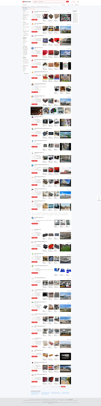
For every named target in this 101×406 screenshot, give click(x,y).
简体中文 (32, 400)
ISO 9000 (24, 42)
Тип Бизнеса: (33, 14)
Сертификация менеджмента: (35, 157)
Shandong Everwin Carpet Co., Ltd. (39, 35)
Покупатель (63, 4)
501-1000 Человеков (26, 63)
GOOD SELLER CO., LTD (37, 229)
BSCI (24, 43)
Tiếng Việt (71, 400)
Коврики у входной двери (50, 214)
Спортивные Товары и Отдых (25, 17)
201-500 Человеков (26, 62)
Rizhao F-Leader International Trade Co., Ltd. (40, 374)
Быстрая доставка (26, 34)
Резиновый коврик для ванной (64, 214)
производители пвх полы (40, 3)
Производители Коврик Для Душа (77, 14)
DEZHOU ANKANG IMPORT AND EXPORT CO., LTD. (41, 59)
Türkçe (68, 400)
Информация (66, 399)
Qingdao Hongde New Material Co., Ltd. (40, 176)
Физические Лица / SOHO (26, 28)
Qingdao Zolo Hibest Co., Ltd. (38, 47)
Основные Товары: (33, 15)
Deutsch (45, 400)
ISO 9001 (24, 39)
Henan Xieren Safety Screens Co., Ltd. (39, 200)
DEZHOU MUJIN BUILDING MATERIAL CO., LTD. (41, 71)
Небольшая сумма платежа (25, 35)
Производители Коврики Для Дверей (77, 21)
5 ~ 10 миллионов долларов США (25, 52)
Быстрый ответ (25, 33)
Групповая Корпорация (26, 26)
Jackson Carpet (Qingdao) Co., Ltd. (39, 23)
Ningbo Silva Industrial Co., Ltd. (38, 253)
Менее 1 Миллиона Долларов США (25, 47)
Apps (72, 4)
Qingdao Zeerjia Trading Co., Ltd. (39, 152)
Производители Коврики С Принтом (55, 392)
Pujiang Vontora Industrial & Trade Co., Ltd (40, 188)
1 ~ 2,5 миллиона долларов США (25, 51)
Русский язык (53, 400)
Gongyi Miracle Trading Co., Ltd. (38, 116)
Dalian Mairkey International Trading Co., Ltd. (40, 362)
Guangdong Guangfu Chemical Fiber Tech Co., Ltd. (41, 164)
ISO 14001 (24, 40)
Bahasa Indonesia (75, 400)
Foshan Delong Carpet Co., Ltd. (38, 350)
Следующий (62, 386)
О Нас (29, 399)
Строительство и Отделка (26, 12)
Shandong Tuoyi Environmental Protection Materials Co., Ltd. (43, 128)
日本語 (37, 400)
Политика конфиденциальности (45, 399)
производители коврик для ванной (57, 3)
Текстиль (24, 13)
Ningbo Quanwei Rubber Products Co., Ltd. (40, 301)
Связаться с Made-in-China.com (53, 399)
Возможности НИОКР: (34, 16)
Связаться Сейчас (35, 19)
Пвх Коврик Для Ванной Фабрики (45, 394)
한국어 (56, 400)
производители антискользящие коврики (48, 3)
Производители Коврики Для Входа (45, 393)
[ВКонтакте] (68, 399)
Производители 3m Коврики (76, 15)
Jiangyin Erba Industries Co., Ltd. (39, 217)
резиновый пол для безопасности (36, 214)
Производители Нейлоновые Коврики (77, 19)
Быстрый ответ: (33, 29)
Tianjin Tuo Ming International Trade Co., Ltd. (40, 140)
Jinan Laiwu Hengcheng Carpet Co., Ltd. (40, 289)
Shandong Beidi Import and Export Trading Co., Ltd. (41, 11)
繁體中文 (35, 400)
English (29, 400)
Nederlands (61, 400)
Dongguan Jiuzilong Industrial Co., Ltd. (39, 326)
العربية (58, 400)
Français (40, 400)
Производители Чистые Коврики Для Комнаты (35, 393)
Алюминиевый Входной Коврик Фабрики (55, 393)
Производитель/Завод (25, 25)
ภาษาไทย (66, 400)
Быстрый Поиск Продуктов (61, 399)
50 (39, 386)
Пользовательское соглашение (37, 399)
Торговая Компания (26, 23)
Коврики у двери (57, 214)
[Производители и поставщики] (26, 1)
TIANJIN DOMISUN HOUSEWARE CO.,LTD (40, 83)
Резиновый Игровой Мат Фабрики (65, 393)
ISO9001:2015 (25, 41)
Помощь (69, 4)
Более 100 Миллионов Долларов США (25, 49)
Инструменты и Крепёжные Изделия (25, 19)
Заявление (32, 399)
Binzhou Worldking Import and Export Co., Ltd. (40, 241)
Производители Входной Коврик (65, 392)
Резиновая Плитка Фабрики (34, 394)
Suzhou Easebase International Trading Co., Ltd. (41, 265)
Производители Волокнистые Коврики (45, 392)
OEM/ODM (25, 32)
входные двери (44, 214)
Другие (24, 29)
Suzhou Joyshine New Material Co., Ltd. (40, 277)
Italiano (50, 400)
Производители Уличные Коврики (77, 17)
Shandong (25, 66)
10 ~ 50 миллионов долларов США (25, 54)
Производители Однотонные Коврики (35, 392)
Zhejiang (24, 67)
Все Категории (25, 4)
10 (36, 386)
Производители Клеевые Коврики (77, 18)
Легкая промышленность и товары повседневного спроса (26, 15)
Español (42, 400)
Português (48, 400)
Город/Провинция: (33, 17)
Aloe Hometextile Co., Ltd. (38, 338)
